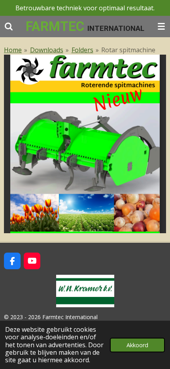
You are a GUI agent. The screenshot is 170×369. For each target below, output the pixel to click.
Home (13, 50)
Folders (82, 50)
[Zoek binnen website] (8, 26)
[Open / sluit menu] (161, 26)
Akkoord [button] (137, 345)
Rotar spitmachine (128, 50)
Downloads (46, 50)
